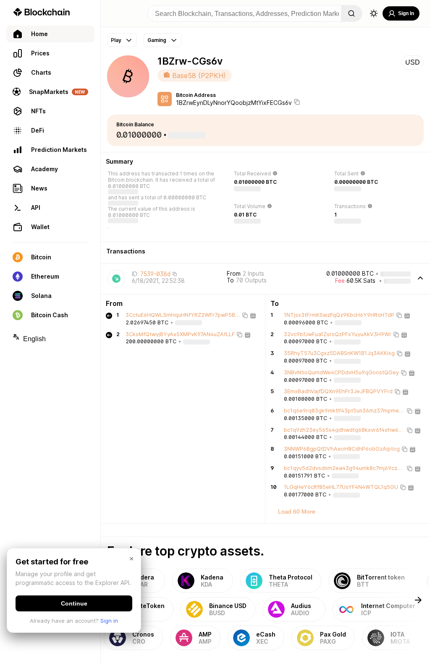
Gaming (156, 40)
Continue (74, 603)
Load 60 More (296, 511)
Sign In (406, 13)
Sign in (109, 620)
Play (116, 40)
